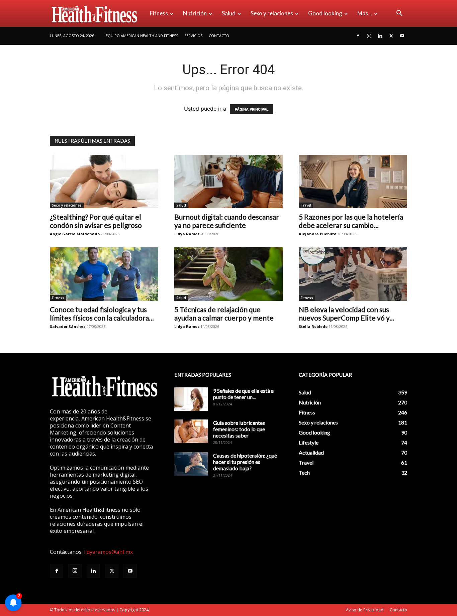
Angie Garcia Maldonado (75, 233)
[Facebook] (358, 36)
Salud (229, 13)
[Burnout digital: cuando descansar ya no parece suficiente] (228, 181)
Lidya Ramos (186, 233)
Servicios (193, 35)
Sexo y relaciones (272, 13)
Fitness (159, 13)
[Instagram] (369, 36)
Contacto (219, 35)
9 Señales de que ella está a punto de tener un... (243, 393)
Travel (306, 205)
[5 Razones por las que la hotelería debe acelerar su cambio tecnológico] (353, 181)
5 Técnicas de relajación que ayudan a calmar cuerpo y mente (224, 313)
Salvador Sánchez (68, 326)
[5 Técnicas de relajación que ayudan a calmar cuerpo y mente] (228, 274)
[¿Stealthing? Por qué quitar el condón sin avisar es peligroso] (104, 181)
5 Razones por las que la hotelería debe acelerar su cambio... (351, 221)
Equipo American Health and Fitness (142, 35)
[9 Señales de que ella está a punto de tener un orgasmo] (191, 399)
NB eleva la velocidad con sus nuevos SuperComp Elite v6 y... (346, 313)
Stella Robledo (313, 326)
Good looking (325, 13)
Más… (364, 13)
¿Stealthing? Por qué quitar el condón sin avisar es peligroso (96, 221)
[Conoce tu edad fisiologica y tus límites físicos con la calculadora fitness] (104, 274)
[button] (399, 13)
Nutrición (195, 13)
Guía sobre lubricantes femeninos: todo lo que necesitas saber (239, 429)
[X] (391, 36)
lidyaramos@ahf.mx (108, 552)
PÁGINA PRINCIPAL (251, 109)
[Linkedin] (380, 36)
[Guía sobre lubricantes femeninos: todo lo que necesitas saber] (191, 431)
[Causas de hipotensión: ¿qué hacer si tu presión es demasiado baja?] (191, 464)
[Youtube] (402, 36)
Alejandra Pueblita (318, 233)
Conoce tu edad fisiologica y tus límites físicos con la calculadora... (102, 313)
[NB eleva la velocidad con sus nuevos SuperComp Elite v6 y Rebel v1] (353, 274)
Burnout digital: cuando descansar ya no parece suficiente (226, 221)
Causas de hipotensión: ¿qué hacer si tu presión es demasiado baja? (245, 461)
